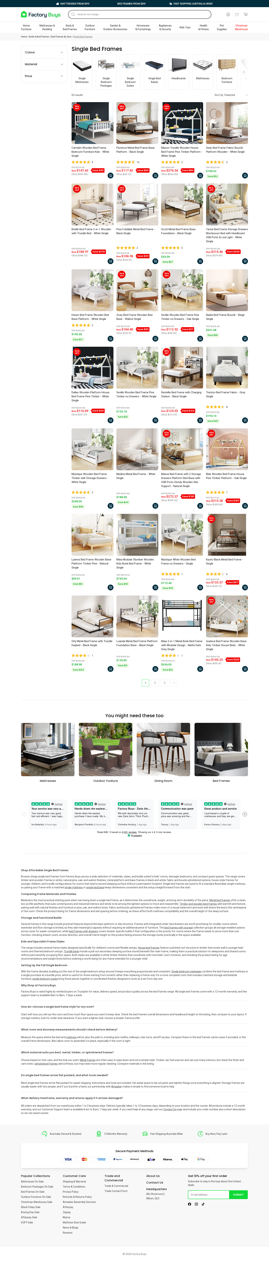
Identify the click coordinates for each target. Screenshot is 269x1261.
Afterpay (68, 1207)
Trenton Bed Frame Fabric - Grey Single (225, 394)
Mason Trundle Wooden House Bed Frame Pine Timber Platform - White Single (181, 151)
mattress (71, 1037)
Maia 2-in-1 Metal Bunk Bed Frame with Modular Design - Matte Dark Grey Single (181, 645)
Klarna (66, 1217)
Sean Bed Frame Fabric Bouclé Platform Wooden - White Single (225, 149)
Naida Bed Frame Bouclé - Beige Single (225, 317)
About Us (153, 1176)
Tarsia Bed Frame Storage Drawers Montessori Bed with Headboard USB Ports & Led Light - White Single (227, 235)
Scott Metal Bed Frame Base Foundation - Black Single (178, 231)
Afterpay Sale (29, 1217)
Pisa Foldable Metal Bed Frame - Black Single (135, 231)
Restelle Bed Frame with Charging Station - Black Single (181, 394)
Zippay (67, 1212)
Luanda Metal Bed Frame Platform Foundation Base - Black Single (137, 643)
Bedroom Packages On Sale (37, 1186)
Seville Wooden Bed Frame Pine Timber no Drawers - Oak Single (180, 317)
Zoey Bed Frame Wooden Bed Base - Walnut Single (134, 317)
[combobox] (139, 14)
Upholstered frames (46, 1063)
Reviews (67, 1232)
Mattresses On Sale (32, 1181)
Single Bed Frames (82, 36)
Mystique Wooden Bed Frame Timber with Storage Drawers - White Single (90, 478)
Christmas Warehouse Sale (36, 1202)
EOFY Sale (27, 1222)
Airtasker (116, 1086)
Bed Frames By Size (61, 36)
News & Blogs (70, 1227)
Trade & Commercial (116, 1185)
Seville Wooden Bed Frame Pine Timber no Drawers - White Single (136, 394)
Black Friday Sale (30, 1207)
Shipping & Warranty (74, 1181)
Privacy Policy (71, 1191)
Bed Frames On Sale (32, 1191)
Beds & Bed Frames (39, 36)
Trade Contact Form (116, 1191)
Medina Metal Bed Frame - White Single (135, 476)
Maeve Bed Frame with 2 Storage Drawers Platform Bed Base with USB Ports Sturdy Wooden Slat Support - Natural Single (181, 480)
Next (243, 72)
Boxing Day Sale (30, 1212)
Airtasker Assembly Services (79, 1202)
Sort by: (219, 95)
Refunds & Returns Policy (77, 1196)
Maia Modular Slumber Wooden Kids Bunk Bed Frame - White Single (135, 563)
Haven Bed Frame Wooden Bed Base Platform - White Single (90, 317)
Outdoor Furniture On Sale (36, 1196)
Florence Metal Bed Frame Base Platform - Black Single (135, 149)
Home (24, 36)
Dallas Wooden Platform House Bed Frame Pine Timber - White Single (90, 396)
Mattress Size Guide (74, 1222)
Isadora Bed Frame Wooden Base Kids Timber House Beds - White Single (226, 645)
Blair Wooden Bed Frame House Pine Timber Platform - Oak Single (226, 476)
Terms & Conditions (74, 1186)
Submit (238, 1195)
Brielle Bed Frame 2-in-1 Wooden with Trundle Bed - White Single (91, 231)
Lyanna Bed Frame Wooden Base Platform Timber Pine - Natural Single (91, 563)
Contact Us (169, 1109)
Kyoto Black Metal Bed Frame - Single (224, 561)
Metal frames (88, 1060)
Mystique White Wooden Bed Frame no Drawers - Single (178, 561)
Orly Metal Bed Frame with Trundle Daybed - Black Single (92, 643)
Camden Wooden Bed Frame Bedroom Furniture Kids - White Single (90, 151)
